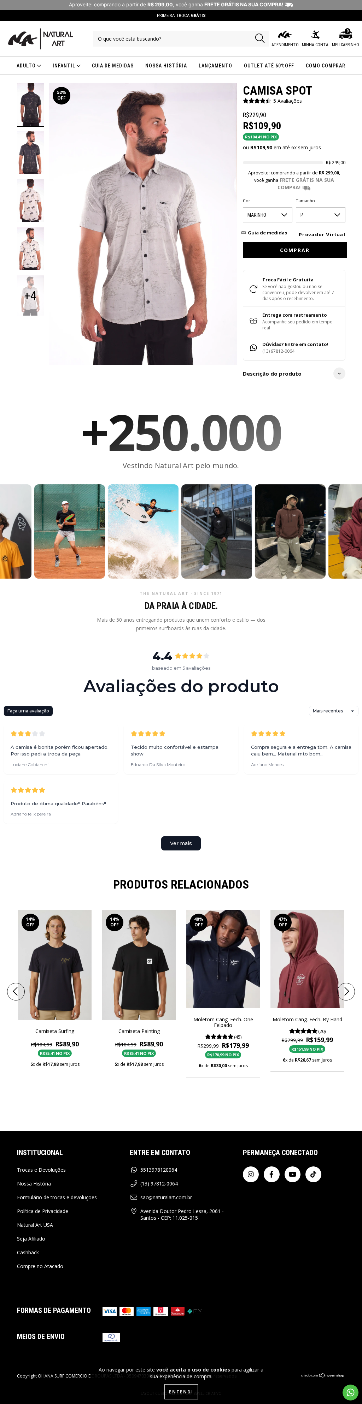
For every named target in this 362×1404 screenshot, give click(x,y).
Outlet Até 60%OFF (269, 65)
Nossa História (166, 65)
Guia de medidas (113, 65)
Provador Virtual (322, 234)
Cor (246, 201)
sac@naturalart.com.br (166, 1197)
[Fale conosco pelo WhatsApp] (350, 1392)
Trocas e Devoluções (41, 1169)
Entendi (181, 1392)
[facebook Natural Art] (272, 1174)
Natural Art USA (35, 1224)
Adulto (27, 65)
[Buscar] (260, 38)
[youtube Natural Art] (292, 1174)
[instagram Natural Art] (251, 1174)
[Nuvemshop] (323, 1376)
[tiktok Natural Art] (313, 1174)
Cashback (28, 1252)
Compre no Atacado (40, 1266)
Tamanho (305, 201)
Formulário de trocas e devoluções (57, 1197)
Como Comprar (325, 65)
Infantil (65, 65)
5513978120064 (158, 1169)
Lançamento (215, 65)
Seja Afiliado (31, 1238)
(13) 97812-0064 (159, 1183)
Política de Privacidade (42, 1211)
